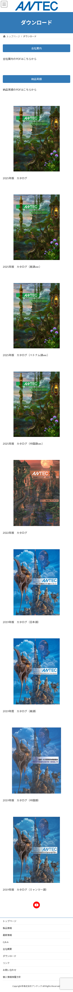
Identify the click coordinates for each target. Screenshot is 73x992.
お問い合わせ (9, 970)
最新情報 (7, 935)
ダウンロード (9, 956)
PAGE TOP (67, 958)
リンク (6, 963)
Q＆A (5, 942)
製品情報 (7, 928)
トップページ (9, 921)
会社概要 (7, 949)
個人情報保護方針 (12, 977)
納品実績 (36, 79)
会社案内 (36, 48)
